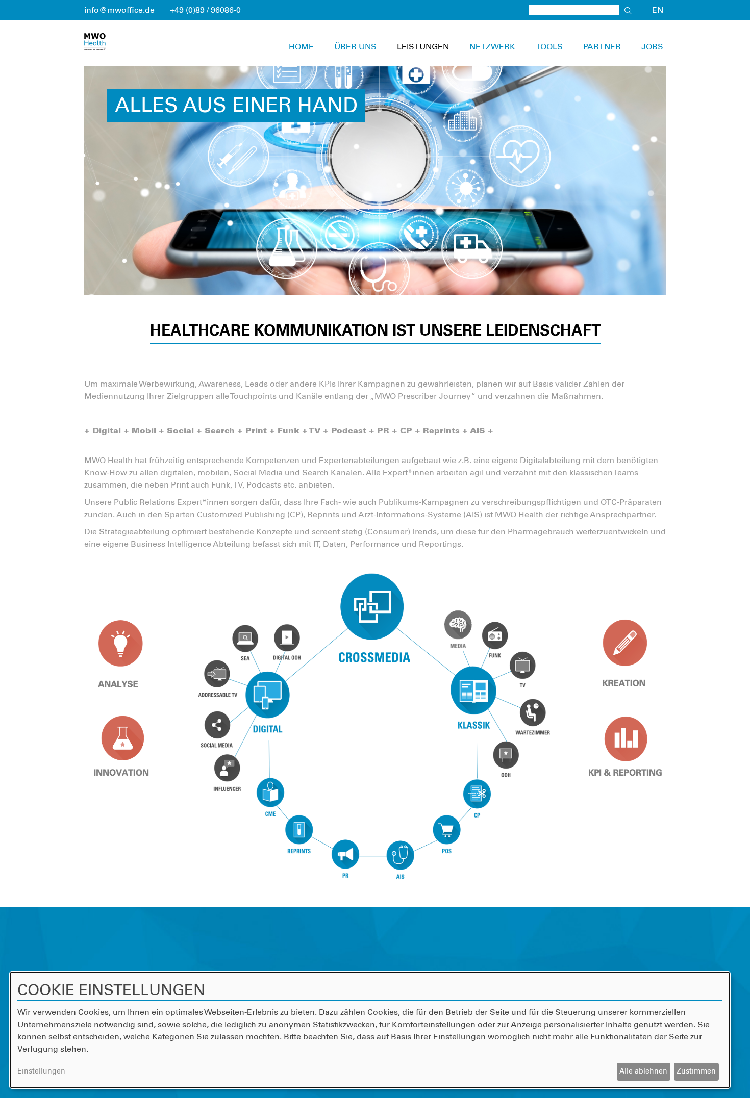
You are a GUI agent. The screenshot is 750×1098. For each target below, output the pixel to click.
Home (301, 46)
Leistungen (423, 46)
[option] (375, 180)
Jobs (652, 46)
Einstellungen (41, 1071)
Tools (549, 46)
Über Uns (355, 46)
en (657, 10)
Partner (602, 46)
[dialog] (370, 1030)
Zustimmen (696, 1071)
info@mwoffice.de (119, 10)
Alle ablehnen (643, 1071)
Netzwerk (492, 46)
